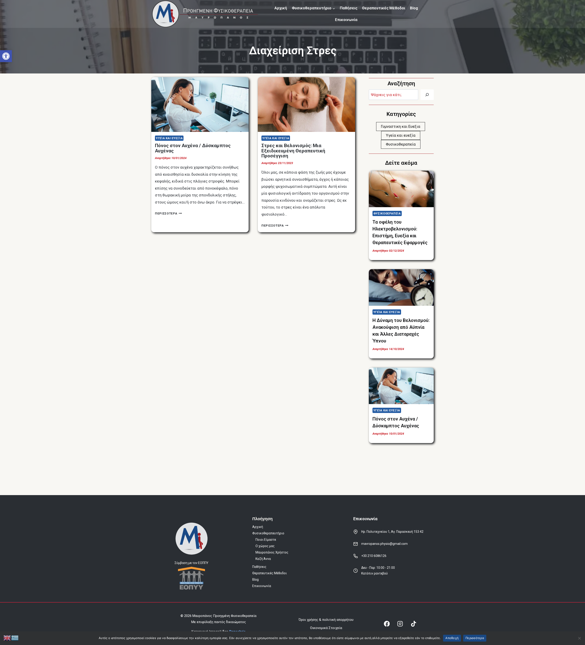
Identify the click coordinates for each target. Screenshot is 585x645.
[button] (6, 56)
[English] (7, 637)
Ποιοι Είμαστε (265, 539)
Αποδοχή (452, 638)
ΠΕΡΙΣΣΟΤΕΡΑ (168, 213)
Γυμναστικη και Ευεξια (400, 126)
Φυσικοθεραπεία (401, 144)
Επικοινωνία (346, 19)
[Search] (427, 94)
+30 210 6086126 (373, 556)
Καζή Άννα (263, 559)
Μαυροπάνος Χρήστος (271, 552)
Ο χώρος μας (265, 546)
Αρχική (280, 8)
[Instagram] (400, 624)
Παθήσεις (348, 8)
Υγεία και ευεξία (169, 138)
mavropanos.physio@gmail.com (384, 544)
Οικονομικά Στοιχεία (326, 628)
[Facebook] (387, 624)
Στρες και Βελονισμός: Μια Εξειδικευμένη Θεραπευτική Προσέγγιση (293, 151)
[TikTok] (413, 624)
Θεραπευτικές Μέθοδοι (383, 8)
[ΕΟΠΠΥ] (191, 578)
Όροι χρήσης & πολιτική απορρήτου (326, 620)
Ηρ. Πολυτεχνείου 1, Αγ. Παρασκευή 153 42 (392, 531)
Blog (414, 8)
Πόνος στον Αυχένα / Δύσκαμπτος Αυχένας (193, 148)
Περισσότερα (474, 638)
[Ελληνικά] (15, 637)
